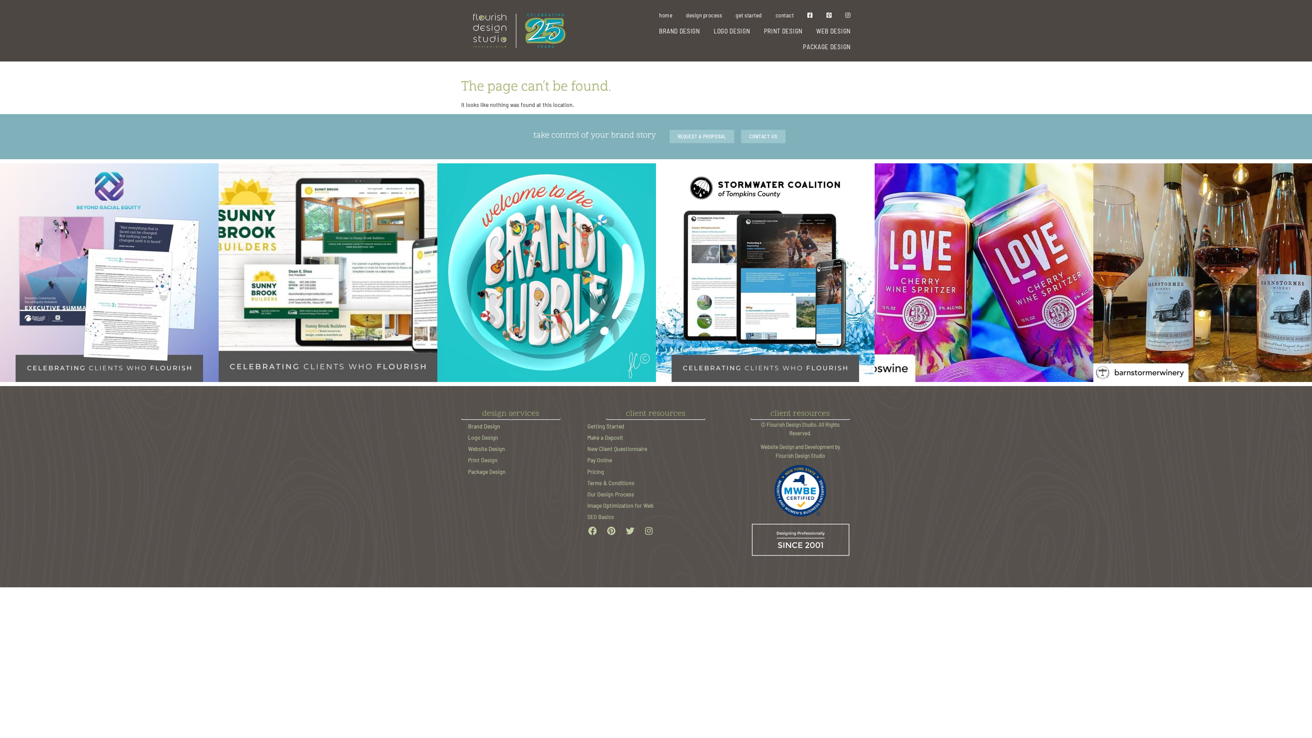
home (665, 15)
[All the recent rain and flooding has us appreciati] (765, 272)
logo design (732, 30)
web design (833, 30)
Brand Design (484, 426)
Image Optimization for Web (620, 505)
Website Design (486, 448)
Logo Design (483, 437)
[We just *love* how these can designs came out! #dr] (984, 272)
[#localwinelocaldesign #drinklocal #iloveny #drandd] (1202, 272)
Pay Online (599, 460)
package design (827, 46)
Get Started (749, 15)
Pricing (595, 471)
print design (783, 30)
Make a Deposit (605, 437)
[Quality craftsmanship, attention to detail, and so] (328, 272)
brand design (679, 30)
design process (704, 15)
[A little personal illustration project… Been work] (546, 272)
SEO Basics (600, 516)
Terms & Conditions (610, 483)
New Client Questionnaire (617, 448)
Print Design (482, 460)
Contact (785, 15)
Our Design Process (610, 494)
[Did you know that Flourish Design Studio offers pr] (109, 272)
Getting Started (605, 426)
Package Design (487, 471)
